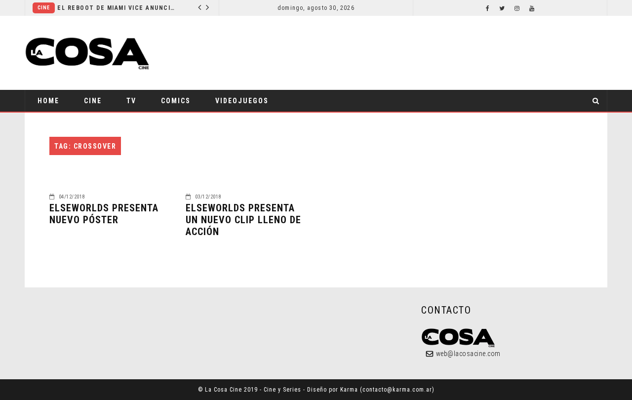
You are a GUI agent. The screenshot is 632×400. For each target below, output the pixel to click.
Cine (44, 7)
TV (131, 101)
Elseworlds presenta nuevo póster (103, 214)
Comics (176, 101)
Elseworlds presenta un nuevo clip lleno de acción (243, 220)
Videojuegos (242, 101)
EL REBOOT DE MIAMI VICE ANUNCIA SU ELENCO (116, 7)
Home (48, 101)
